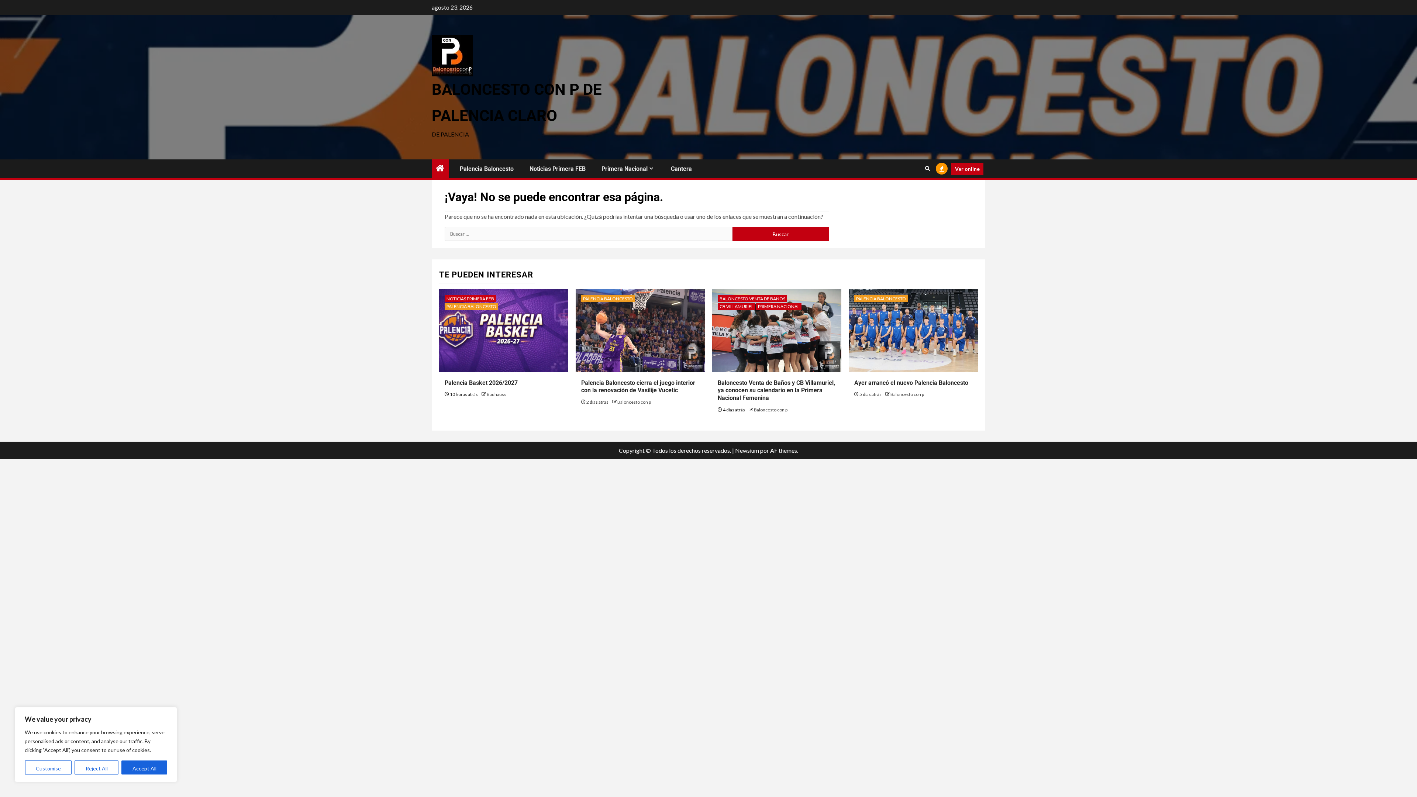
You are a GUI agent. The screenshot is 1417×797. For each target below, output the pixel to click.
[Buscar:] (588, 234)
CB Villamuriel (737, 306)
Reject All (97, 768)
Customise (48, 768)
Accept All (144, 768)
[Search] (927, 169)
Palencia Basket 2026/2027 (481, 382)
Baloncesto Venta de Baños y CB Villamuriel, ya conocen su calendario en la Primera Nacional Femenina (776, 390)
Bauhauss (496, 394)
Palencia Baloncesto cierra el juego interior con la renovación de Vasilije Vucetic (638, 386)
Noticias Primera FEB (558, 168)
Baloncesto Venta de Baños (752, 298)
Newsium (747, 450)
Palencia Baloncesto (487, 168)
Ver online (967, 169)
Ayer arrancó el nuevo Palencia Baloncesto (911, 382)
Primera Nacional (624, 168)
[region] (96, 744)
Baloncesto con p (634, 402)
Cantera (681, 168)
